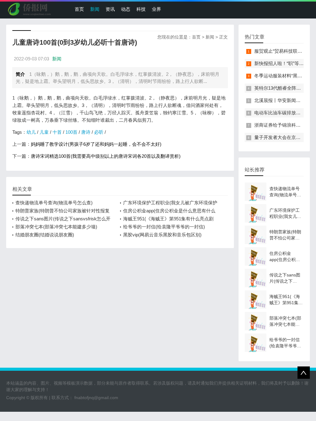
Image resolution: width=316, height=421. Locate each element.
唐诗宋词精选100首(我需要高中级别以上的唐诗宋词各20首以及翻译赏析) (106, 156)
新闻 (94, 9)
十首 (57, 132)
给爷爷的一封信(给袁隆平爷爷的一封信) (164, 226)
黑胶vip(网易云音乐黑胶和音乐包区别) (162, 234)
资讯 (110, 9)
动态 (125, 9)
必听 (98, 132)
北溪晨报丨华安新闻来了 (279, 100)
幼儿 (31, 132)
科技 (141, 9)
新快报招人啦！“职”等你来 (281, 63)
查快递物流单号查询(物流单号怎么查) (54, 202)
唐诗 (85, 132)
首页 (79, 9)
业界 (156, 9)
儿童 (44, 132)
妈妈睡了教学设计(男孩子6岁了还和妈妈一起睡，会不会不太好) (96, 144)
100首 (71, 132)
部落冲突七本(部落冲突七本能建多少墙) (56, 226)
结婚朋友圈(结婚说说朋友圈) (44, 234)
